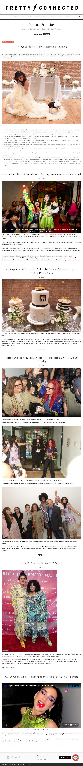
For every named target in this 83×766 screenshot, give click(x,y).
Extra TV (73, 733)
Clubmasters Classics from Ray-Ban (68, 739)
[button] (79, 17)
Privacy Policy (46, 756)
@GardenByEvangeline (58, 157)
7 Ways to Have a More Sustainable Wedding (41, 47)
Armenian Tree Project (73, 153)
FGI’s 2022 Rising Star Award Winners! (41, 563)
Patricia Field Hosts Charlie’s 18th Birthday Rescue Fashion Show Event (41, 174)
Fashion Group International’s (10, 659)
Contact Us (39, 756)
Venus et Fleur (34, 163)
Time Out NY (7, 56)
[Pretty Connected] (41, 7)
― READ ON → (41, 350)
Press (35, 756)
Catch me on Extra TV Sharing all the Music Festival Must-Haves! (41, 677)
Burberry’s (35, 741)
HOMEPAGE (46, 34)
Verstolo (71, 140)
